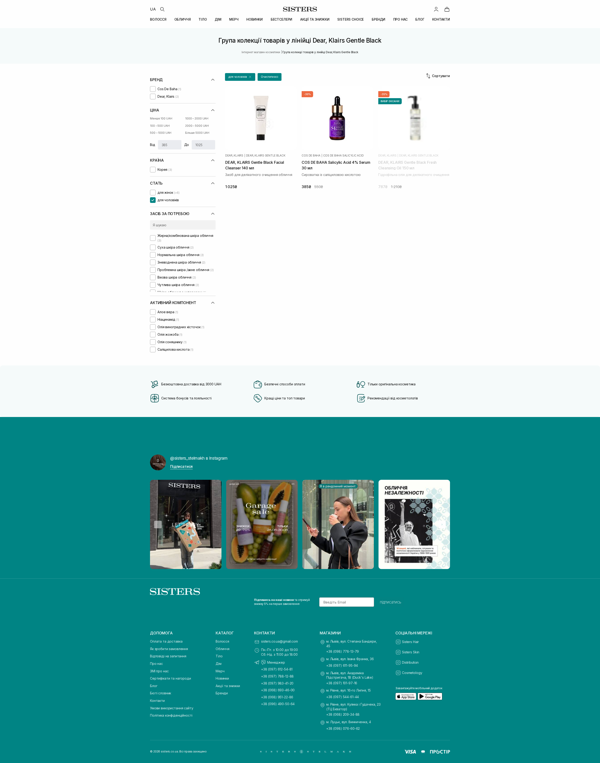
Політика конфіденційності (171, 715)
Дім (218, 664)
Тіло (219, 656)
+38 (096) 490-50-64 (278, 704)
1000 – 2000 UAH (196, 118)
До (186, 145)
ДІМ (218, 19)
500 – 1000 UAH (160, 132)
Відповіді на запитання (168, 656)
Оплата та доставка (166, 641)
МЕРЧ (233, 19)
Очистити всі (269, 76)
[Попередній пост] (158, 524)
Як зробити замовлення (169, 649)
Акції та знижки (228, 686)
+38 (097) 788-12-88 (277, 676)
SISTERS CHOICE (350, 19)
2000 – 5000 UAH (197, 125)
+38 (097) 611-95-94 (342, 665)
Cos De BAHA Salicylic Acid (343, 155)
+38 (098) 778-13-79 (342, 651)
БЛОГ (419, 19)
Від (152, 145)
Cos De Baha (311, 155)
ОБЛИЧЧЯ (182, 19)
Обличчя (222, 649)
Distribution (410, 662)
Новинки (222, 678)
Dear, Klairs (234, 155)
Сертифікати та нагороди (170, 678)
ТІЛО (203, 19)
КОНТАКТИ (441, 19)
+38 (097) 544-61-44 (342, 697)
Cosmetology (412, 673)
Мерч (220, 671)
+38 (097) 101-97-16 (341, 683)
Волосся (222, 641)
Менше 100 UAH (161, 118)
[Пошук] (162, 9)
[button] (240, 77)
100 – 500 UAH (159, 125)
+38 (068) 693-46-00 (278, 690)
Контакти (157, 701)
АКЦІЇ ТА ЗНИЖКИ (315, 19)
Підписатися (181, 466)
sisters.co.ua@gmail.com (279, 641)
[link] (447, 9)
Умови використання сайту (171, 708)
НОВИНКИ (254, 19)
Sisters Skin (410, 652)
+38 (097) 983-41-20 (277, 683)
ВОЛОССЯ (158, 19)
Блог (153, 686)
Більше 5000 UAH (197, 132)
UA (153, 9)
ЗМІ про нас (159, 671)
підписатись (390, 602)
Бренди (222, 693)
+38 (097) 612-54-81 (276, 669)
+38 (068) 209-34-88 (343, 714)
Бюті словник (160, 693)
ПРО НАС (400, 19)
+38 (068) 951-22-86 (277, 697)
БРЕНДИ (378, 19)
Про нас (156, 664)
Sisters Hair (410, 642)
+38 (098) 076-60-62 (343, 728)
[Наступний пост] (442, 524)
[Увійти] (436, 9)
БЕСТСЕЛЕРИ (281, 19)
